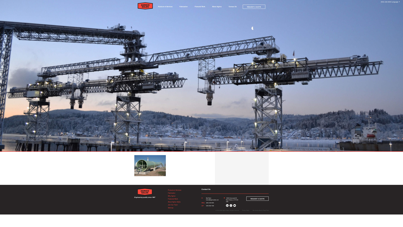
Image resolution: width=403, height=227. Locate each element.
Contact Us (233, 6)
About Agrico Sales (174, 202)
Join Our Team (173, 205)
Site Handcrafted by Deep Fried (261, 210)
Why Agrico (171, 196)
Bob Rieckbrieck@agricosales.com (212, 199)
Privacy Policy (245, 210)
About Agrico (217, 6)
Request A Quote (254, 7)
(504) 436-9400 (386, 2)
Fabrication (183, 6)
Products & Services (165, 6)
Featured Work (200, 6)
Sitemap (170, 208)
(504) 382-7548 (210, 206)
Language (395, 2)
